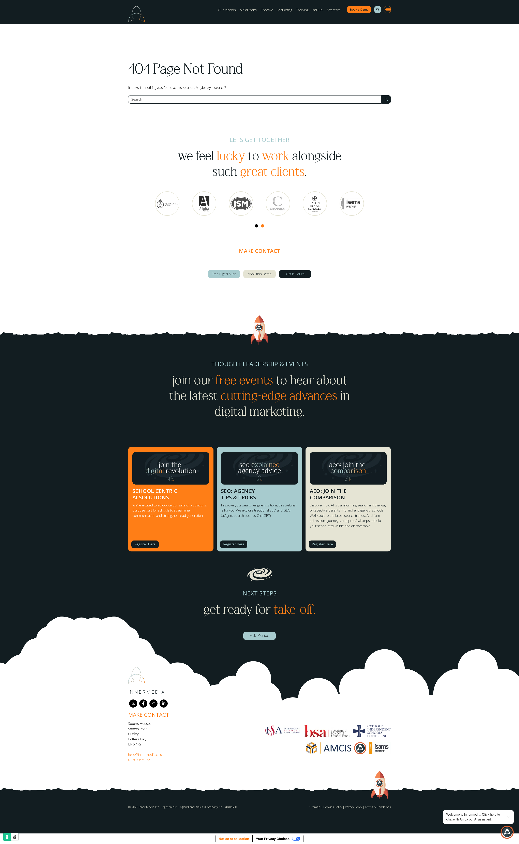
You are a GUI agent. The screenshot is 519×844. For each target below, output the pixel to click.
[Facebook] (143, 703)
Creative (267, 10)
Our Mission (227, 10)
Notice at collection (234, 839)
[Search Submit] (386, 99)
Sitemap (314, 807)
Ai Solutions (248, 10)
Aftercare (334, 10)
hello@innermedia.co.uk (146, 754)
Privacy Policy (353, 807)
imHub (317, 10)
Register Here (144, 544)
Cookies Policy (332, 807)
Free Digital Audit (224, 274)
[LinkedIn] (164, 703)
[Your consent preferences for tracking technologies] (15, 837)
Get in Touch (295, 274)
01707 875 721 (140, 759)
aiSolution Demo (259, 274)
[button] (377, 9)
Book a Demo (359, 9)
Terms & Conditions (378, 807)
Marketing (284, 10)
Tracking (302, 10)
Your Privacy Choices (273, 839)
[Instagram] (153, 703)
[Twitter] (133, 703)
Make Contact (259, 635)
